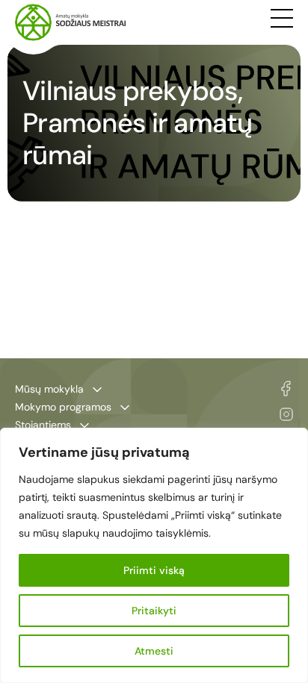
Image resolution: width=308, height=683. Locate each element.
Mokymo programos (63, 407)
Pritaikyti (154, 610)
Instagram (286, 414)
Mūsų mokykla (49, 389)
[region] (154, 555)
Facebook (286, 388)
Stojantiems (43, 424)
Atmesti (154, 651)
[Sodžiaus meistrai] (70, 22)
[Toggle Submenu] (97, 390)
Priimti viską (154, 570)
